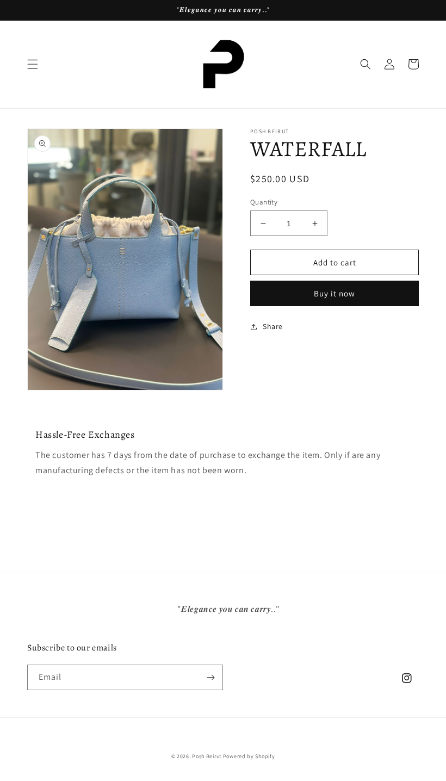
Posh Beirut (206, 756)
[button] (33, 64)
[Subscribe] (210, 677)
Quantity (263, 202)
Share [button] (273, 326)
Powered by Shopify (249, 756)
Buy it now (334, 293)
